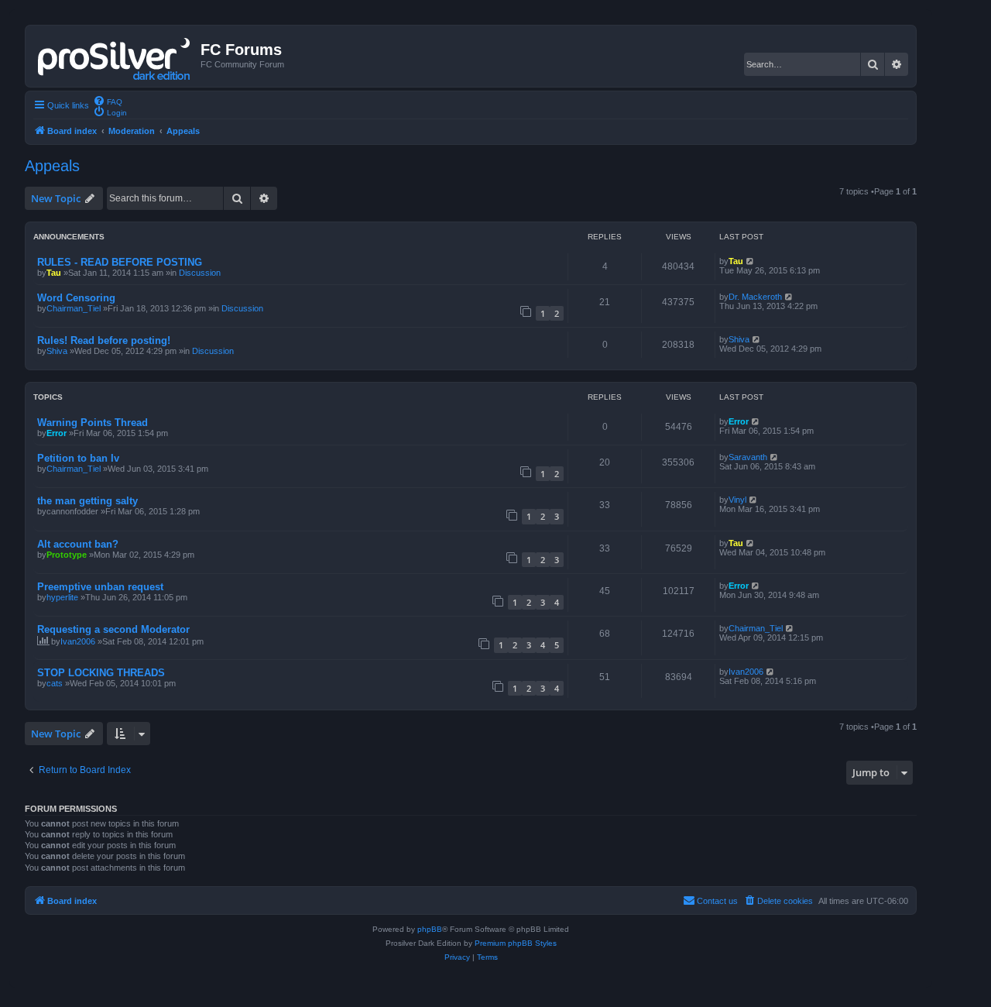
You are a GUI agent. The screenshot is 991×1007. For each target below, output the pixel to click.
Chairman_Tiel (73, 308)
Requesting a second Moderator (113, 629)
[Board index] (115, 55)
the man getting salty (87, 501)
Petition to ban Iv (78, 458)
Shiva (56, 351)
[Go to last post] (751, 261)
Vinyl (737, 499)
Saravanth (748, 457)
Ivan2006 (77, 641)
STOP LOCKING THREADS (101, 673)
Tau (53, 272)
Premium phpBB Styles (516, 943)
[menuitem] (107, 100)
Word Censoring (76, 298)
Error (56, 433)
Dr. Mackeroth (755, 296)
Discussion (200, 272)
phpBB (429, 929)
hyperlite (62, 597)
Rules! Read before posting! (103, 340)
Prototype (66, 554)
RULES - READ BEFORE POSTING (119, 262)
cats (54, 683)
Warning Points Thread (92, 422)
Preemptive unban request (100, 587)
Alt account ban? (77, 544)
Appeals (52, 165)
